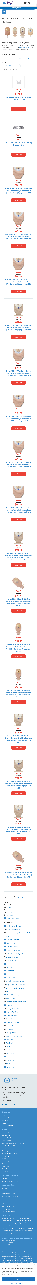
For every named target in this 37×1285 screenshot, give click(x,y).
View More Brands (13, 918)
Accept (18, 1279)
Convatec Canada (6, 1138)
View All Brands (6, 1171)
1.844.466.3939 (24, 47)
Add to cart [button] (18, 109)
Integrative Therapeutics (8, 1161)
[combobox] (18, 11)
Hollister (8, 910)
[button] (34, 1265)
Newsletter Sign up (18, 1080)
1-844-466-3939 (6, 1245)
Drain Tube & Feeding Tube (14, 953)
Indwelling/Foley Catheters (15, 981)
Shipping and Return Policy (9, 1206)
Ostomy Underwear (13, 1022)
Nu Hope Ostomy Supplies (9, 1146)
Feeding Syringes (11, 960)
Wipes (8, 1064)
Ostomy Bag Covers (13, 1012)
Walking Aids (10, 1060)
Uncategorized (10, 1053)
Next (32, 897)
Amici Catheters (6, 1133)
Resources (5, 1178)
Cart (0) (28, 3)
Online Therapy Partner (8, 1211)
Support (4, 1199)
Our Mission (5, 1191)
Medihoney (5, 1151)
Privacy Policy (21, 1283)
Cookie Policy (14, 1283)
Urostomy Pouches (13, 1057)
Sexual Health (11, 1040)
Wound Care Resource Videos (10, 1181)
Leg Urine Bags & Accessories (15, 988)
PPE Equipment (11, 1033)
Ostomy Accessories (12, 1009)
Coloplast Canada (6, 1135)
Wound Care (11, 1067)
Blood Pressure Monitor (14, 929)
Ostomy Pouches (12, 1015)
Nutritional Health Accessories (16, 1002)
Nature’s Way (5, 1166)
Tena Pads (9, 1046)
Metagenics (9, 915)
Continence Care (12, 943)
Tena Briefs (9, 1043)
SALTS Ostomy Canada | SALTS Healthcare (13, 1143)
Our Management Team (8, 1193)
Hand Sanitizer (10, 967)
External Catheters (12, 957)
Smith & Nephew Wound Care (10, 1153)
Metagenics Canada (7, 1164)
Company (4, 1188)
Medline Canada (6, 1148)
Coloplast (9, 907)
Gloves (9, 964)
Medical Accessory (13, 995)
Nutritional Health (12, 998)
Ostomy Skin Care (12, 1019)
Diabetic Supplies (12, 947)
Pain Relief (9, 1026)
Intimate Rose (5, 1156)
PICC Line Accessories (13, 1029)
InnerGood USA (6, 1209)
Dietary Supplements (13, 950)
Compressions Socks (13, 940)
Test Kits (8, 1050)
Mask (7, 991)
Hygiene (9, 974)
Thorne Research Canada (9, 1169)
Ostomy (9, 1005)
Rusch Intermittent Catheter (15, 1036)
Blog (3, 1201)
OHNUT (4, 1158)
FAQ (3, 1204)
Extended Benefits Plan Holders (10, 1196)
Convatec (9, 912)
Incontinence (11, 978)
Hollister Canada (6, 1140)
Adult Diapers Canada (14, 926)
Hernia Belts (11, 971)
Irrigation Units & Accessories (15, 984)
